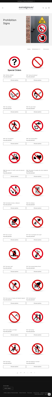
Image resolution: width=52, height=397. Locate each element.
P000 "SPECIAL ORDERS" (8, 75)
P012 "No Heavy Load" (8, 266)
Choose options (14, 80)
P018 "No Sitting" (7, 361)
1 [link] (17, 372)
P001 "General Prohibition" (32, 75)
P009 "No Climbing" (30, 203)
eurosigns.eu (8, 392)
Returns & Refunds (22, 392)
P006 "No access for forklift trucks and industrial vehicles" (13, 171)
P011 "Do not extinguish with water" (34, 234)
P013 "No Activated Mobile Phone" (33, 266)
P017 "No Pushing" (30, 329)
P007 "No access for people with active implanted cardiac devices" (37, 171)
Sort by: (29, 49)
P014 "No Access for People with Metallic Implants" (14, 298)
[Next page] (34, 372)
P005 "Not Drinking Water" (32, 138)
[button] (2, 7)
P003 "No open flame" (31, 106)
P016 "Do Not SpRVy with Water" (10, 329)
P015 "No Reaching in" (31, 298)
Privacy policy (29, 392)
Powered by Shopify (14, 392)
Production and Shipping (45, 392)
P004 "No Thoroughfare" (8, 138)
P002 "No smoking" (7, 106)
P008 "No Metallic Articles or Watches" (11, 203)
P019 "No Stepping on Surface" (33, 361)
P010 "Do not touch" (7, 234)
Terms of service (36, 392)
